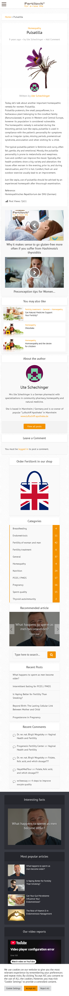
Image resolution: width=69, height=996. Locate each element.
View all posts (34, 426)
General (46, 309)
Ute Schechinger (34, 39)
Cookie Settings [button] (13, 988)
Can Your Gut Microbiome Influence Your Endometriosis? (37, 898)
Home (8, 16)
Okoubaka (29, 328)
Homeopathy (34, 28)
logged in (23, 449)
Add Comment (53, 39)
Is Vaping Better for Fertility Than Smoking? (38, 882)
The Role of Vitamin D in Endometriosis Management (39, 912)
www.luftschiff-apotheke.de (34, 416)
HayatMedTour (24, 769)
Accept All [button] (31, 988)
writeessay (22, 780)
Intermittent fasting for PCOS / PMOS (32, 686)
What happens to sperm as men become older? (34, 626)
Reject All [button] (44, 988)
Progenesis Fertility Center (30, 746)
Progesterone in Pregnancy (27, 717)
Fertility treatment (33, 309)
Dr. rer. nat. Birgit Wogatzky (30, 734)
